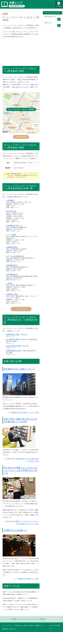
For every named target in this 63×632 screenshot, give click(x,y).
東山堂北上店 (11, 211)
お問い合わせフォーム (18, 87)
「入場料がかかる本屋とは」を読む (27, 579)
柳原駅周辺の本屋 (12, 334)
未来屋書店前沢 (12, 265)
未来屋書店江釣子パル (14, 225)
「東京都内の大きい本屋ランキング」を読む (24, 412)
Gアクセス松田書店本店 (15, 256)
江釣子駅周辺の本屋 (13, 346)
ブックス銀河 (11, 234)
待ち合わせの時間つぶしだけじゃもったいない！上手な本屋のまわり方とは (20, 470)
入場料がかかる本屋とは (15, 530)
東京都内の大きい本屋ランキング (19, 369)
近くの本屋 (58, 6)
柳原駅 (5, 13)
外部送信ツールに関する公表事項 (24, 625)
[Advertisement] (21, 51)
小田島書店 (10, 200)
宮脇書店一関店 (12, 294)
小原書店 (9, 283)
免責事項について (39, 625)
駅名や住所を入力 (50, 16)
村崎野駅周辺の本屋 (13, 351)
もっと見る (21, 309)
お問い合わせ (12, 629)
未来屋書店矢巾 (12, 274)
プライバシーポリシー (8, 625)
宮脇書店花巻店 (12, 247)
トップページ (6, 619)
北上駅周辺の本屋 (12, 339)
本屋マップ (15, 2)
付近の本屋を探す (21, 137)
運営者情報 (5, 629)
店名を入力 (48, 22)
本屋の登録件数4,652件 (17, 6)
